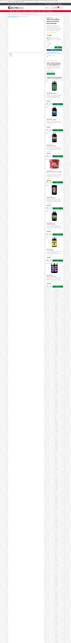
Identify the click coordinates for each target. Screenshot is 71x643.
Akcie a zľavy (50, 11)
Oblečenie (38, 11)
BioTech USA (49, 17)
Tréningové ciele (18, 11)
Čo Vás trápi (25, 11)
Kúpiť (59, 47)
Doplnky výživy (11, 11)
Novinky (44, 11)
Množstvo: (48, 45)
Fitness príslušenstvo (31, 11)
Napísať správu (51, 73)
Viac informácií (56, 30)
